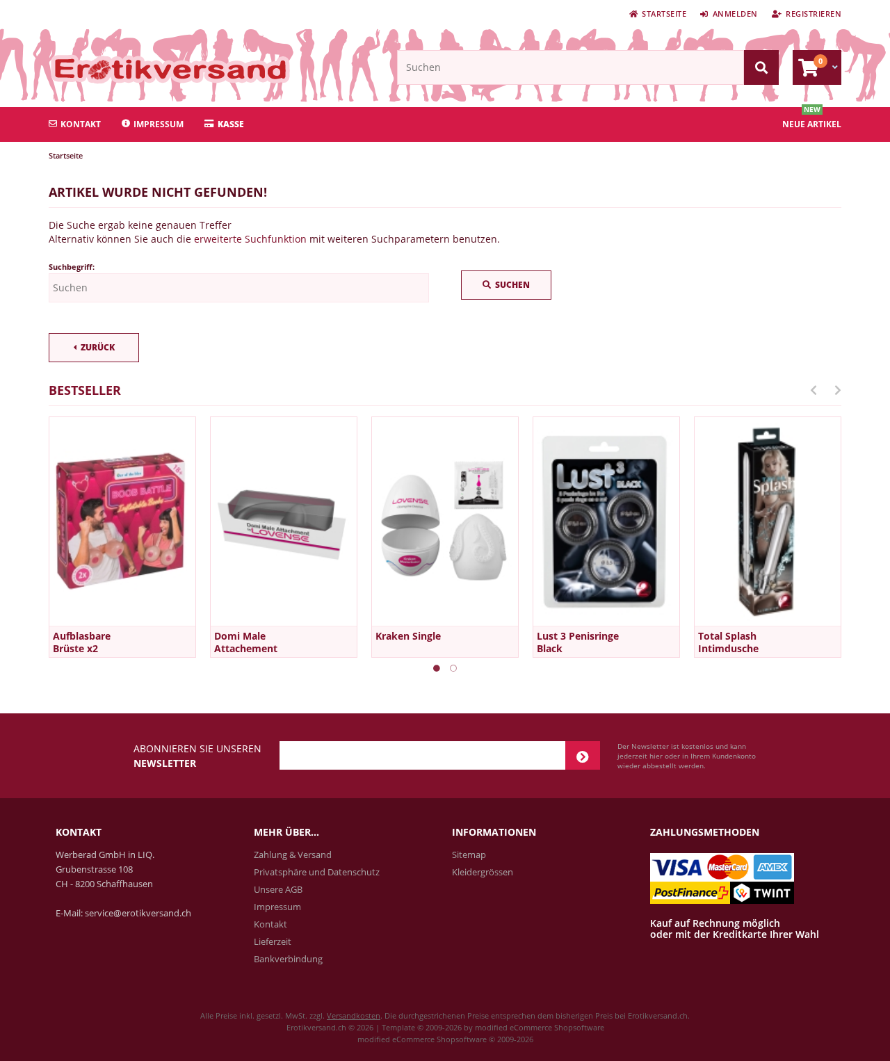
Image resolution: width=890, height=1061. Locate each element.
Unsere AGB (278, 889)
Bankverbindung (288, 959)
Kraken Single (408, 635)
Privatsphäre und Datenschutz (317, 872)
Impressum (159, 124)
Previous (813, 390)
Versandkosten (353, 1015)
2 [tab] (453, 668)
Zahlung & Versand (293, 854)
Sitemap (469, 854)
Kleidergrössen (482, 872)
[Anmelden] (582, 755)
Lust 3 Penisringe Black (578, 642)
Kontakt (80, 124)
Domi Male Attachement (245, 642)
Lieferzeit (272, 941)
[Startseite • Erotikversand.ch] (141, 69)
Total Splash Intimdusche (728, 642)
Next (837, 390)
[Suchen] (761, 67)
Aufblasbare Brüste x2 (82, 642)
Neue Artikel (811, 124)
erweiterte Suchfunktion (250, 238)
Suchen (506, 285)
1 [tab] (437, 668)
